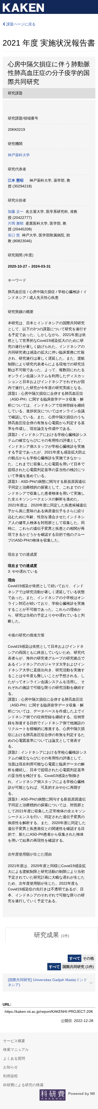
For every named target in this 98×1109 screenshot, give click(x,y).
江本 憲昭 (16, 180)
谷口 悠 (14, 235)
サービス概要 (14, 1041)
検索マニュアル (16, 1049)
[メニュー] (91, 6)
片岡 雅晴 (16, 223)
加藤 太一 (16, 211)
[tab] (51, 935)
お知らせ (10, 1067)
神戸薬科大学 (19, 155)
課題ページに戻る (20, 24)
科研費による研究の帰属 (23, 1085)
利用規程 (10, 1076)
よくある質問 (14, 1058)
